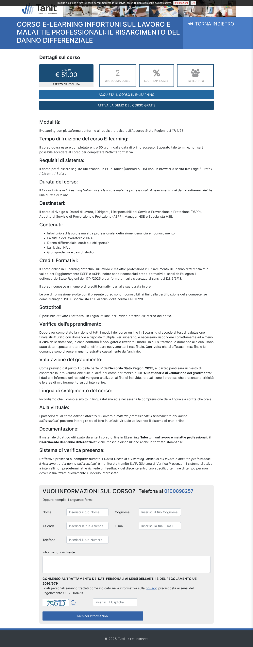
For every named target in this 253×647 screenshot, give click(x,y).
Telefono (49, 540)
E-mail (119, 526)
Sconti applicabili (156, 80)
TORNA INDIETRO (214, 24)
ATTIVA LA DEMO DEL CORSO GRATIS (126, 105)
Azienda (48, 526)
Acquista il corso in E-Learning (126, 95)
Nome (46, 512)
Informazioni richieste (58, 552)
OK (193, 3)
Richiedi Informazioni (93, 616)
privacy (151, 588)
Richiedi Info (195, 80)
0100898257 (179, 491)
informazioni (181, 3)
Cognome (122, 512)
